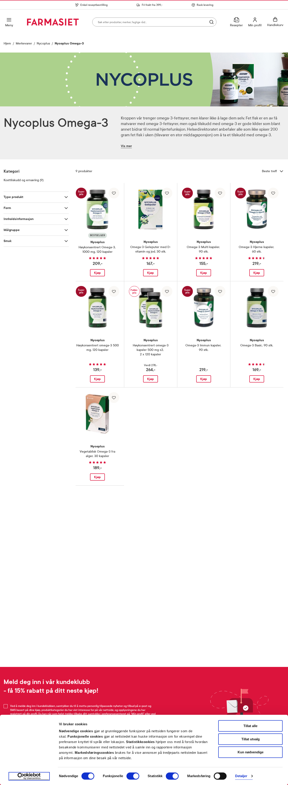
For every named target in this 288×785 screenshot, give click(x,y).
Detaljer (241, 776)
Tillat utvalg (250, 739)
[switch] (132, 776)
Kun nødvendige (250, 752)
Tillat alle (250, 726)
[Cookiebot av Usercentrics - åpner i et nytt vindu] (29, 776)
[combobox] (154, 22)
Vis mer (126, 146)
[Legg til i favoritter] (113, 193)
